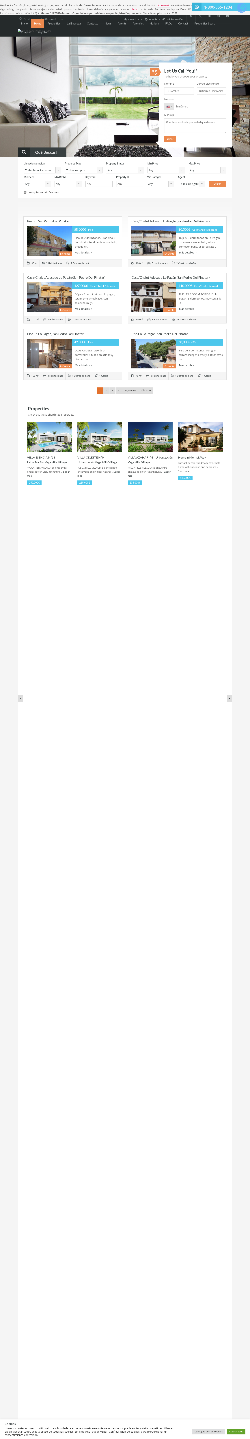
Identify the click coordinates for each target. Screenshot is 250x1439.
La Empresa (74, 23)
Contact (183, 23)
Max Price (194, 163)
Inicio (24, 23)
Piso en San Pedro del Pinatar (48, 221)
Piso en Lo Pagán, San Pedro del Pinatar (55, 334)
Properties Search (205, 23)
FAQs (168, 23)
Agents (122, 23)
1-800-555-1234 (218, 7)
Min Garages (154, 177)
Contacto (92, 23)
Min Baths (60, 177)
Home (37, 23)
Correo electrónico (208, 83)
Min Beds (29, 177)
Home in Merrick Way (192, 457)
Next (240, 97)
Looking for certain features (42, 192)
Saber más (184, 471)
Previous (9, 97)
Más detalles (82, 252)
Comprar (26, 32)
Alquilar (42, 32)
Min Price (153, 163)
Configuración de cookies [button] (209, 1431)
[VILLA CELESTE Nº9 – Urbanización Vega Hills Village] (99, 436)
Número (169, 99)
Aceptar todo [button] (236, 1431)
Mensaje (169, 114)
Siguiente (130, 390)
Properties (54, 23)
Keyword (90, 177)
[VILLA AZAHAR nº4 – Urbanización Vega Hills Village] (150, 436)
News (108, 23)
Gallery (154, 23)
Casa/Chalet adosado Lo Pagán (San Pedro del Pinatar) (170, 221)
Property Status (115, 163)
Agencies (138, 23)
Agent (181, 177)
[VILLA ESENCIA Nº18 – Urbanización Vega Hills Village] (49, 436)
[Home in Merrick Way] (200, 436)
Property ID (122, 177)
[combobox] (169, 106)
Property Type (73, 163)
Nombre (169, 83)
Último (145, 390)
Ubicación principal (34, 163)
